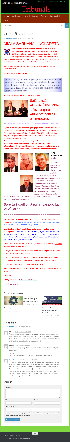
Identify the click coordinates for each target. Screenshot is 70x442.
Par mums (44, 16)
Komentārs (9, 387)
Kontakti (6, 20)
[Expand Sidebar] (67, 25)
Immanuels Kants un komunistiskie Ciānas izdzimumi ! (49, 310)
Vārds (7, 400)
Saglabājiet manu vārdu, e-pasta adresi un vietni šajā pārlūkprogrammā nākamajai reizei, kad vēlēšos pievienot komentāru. (32, 414)
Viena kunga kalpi (10, 308)
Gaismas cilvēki (55, 16)
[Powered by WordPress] (10, 438)
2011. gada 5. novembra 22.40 (24, 345)
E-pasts (36, 400)
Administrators (11, 39)
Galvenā (6, 16)
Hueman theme (26, 438)
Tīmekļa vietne (9, 406)
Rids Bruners (16, 16)
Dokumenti (26, 16)
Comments (11, 326)
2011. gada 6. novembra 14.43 (29, 360)
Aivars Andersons (14, 359)
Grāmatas (35, 16)
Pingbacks (25, 326)
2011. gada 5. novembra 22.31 (23, 332)
